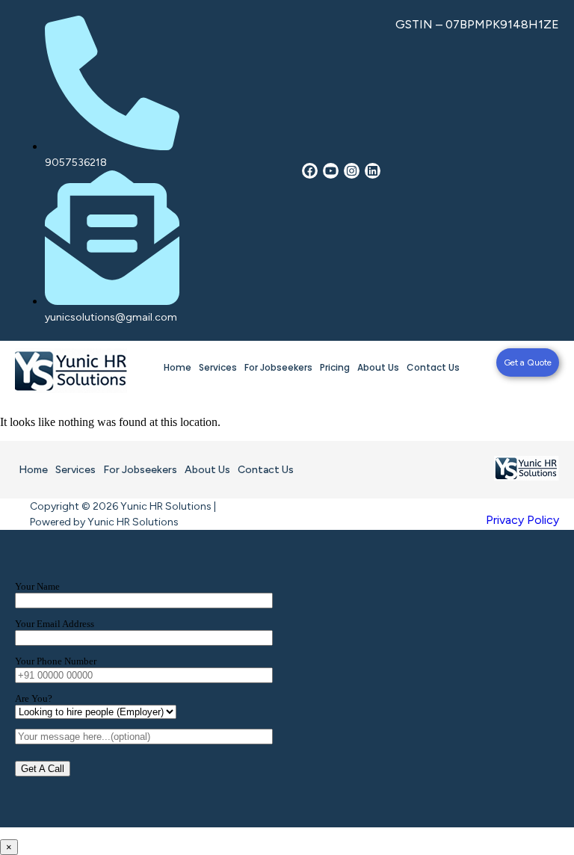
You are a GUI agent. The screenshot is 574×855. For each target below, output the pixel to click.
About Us (378, 367)
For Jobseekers (278, 367)
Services (218, 367)
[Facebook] (310, 171)
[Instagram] (351, 171)
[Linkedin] (372, 171)
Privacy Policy (522, 520)
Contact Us (433, 367)
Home (177, 367)
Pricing (335, 367)
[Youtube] (331, 171)
